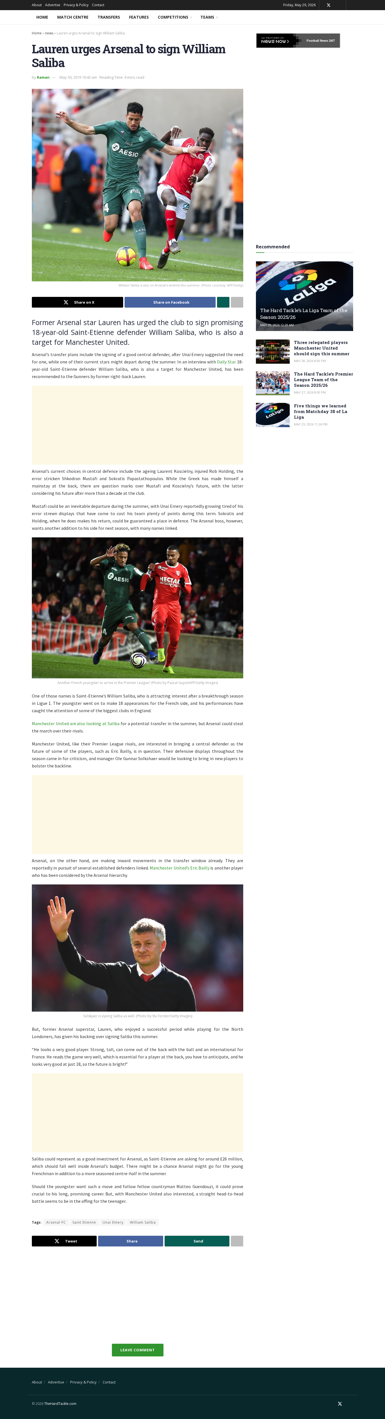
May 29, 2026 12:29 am (277, 325)
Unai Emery (113, 1222)
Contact (98, 5)
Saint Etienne (84, 1222)
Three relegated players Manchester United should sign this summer (321, 347)
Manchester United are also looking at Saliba (76, 723)
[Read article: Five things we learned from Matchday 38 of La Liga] (273, 415)
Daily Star (226, 362)
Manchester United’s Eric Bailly (179, 868)
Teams (207, 17)
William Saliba (143, 1222)
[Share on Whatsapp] (223, 302)
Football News (317, 40)
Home (42, 17)
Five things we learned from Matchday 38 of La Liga (320, 411)
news (49, 33)
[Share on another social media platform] (237, 302)
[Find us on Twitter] (329, 5)
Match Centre (72, 17)
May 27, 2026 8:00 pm (310, 392)
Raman (43, 77)
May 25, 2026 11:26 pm (311, 424)
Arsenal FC (56, 1222)
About (37, 5)
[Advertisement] (137, 425)
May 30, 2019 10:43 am (78, 77)
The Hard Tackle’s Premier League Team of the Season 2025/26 (323, 379)
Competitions (173, 17)
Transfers (109, 17)
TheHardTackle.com (60, 1403)
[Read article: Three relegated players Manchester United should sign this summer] (273, 351)
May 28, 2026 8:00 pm (310, 361)
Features (139, 17)
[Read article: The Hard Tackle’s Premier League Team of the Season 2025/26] (273, 383)
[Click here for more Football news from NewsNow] (279, 41)
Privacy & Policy (76, 5)
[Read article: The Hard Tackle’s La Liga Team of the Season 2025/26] (304, 296)
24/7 (331, 40)
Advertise (52, 5)
